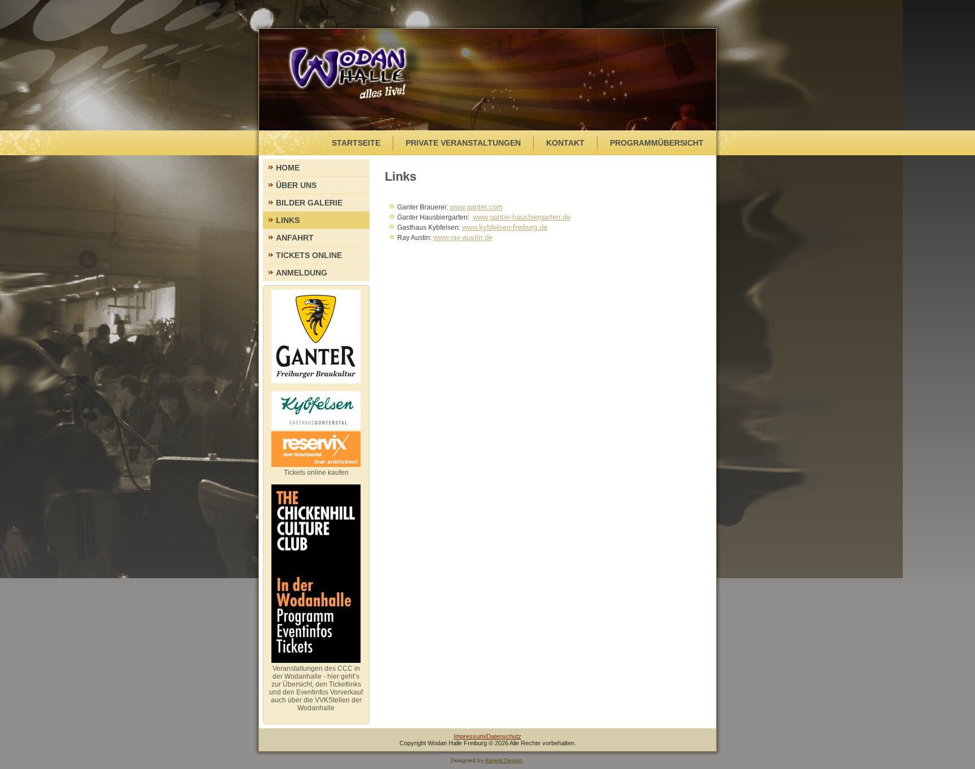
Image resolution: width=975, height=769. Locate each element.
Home (288, 167)
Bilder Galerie (309, 202)
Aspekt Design (503, 760)
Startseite (356, 142)
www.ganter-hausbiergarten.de (521, 217)
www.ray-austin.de (463, 237)
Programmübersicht (657, 142)
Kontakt (565, 142)
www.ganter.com (476, 207)
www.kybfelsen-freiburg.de (504, 227)
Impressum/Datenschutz (487, 736)
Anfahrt (295, 237)
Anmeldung (301, 272)
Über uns (296, 185)
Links (288, 220)
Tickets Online (309, 255)
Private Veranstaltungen (463, 142)
